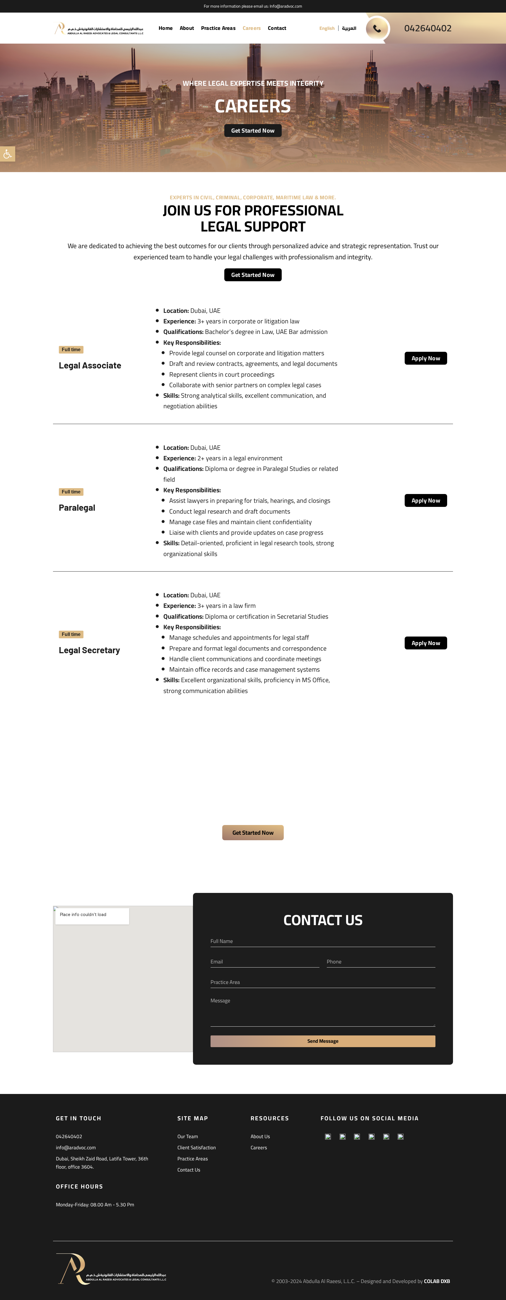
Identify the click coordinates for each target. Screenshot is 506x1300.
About (187, 28)
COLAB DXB (437, 1281)
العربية (349, 28)
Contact (277, 28)
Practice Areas (218, 28)
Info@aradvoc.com (286, 6)
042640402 (428, 28)
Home (166, 28)
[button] (7, 154)
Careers (252, 28)
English (327, 28)
